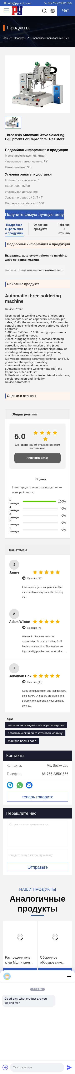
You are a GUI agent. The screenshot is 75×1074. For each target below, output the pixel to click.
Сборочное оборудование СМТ (50, 38)
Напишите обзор (37, 457)
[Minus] (69, 976)
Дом (5, 38)
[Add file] (5, 1067)
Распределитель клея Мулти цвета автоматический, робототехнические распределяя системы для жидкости (20, 960)
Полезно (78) (34, 627)
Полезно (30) (34, 578)
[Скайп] (10, 785)
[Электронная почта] (29, 785)
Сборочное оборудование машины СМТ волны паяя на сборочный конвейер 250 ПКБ (54, 960)
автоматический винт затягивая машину (35, 733)
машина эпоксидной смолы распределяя (36, 725)
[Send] (69, 1067)
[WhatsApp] (19, 785)
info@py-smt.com (19, 3)
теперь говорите (37, 797)
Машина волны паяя (22, 740)
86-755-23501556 (59, 3)
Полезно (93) (34, 682)
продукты (20, 38)
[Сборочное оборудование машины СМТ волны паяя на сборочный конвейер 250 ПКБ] (55, 937)
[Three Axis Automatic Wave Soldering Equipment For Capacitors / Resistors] (37, 84)
